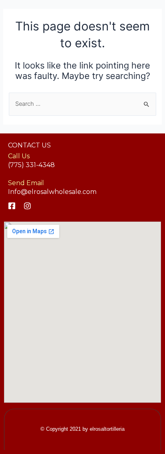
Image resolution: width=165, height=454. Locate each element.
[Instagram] (27, 206)
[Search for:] (82, 103)
